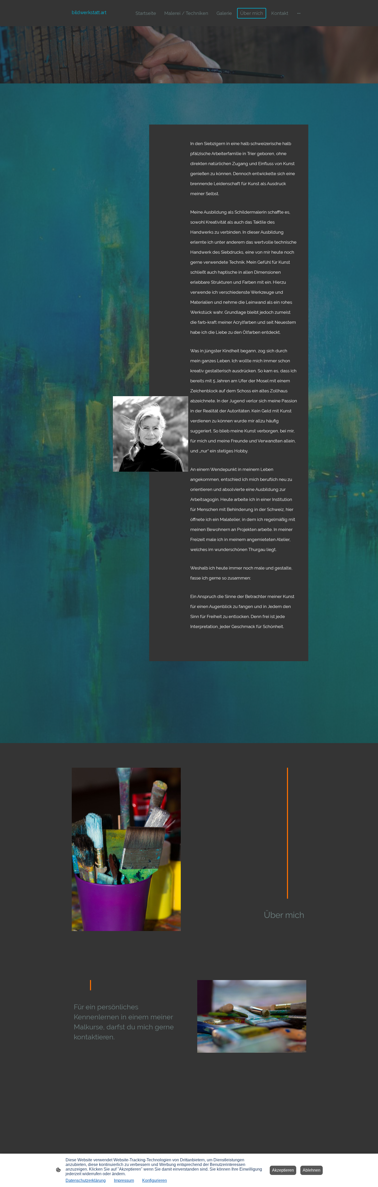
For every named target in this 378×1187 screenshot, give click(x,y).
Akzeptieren (283, 1170)
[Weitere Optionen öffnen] (298, 13)
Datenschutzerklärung (86, 1180)
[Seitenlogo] (89, 20)
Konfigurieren (154, 1180)
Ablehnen (311, 1170)
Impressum (124, 1180)
